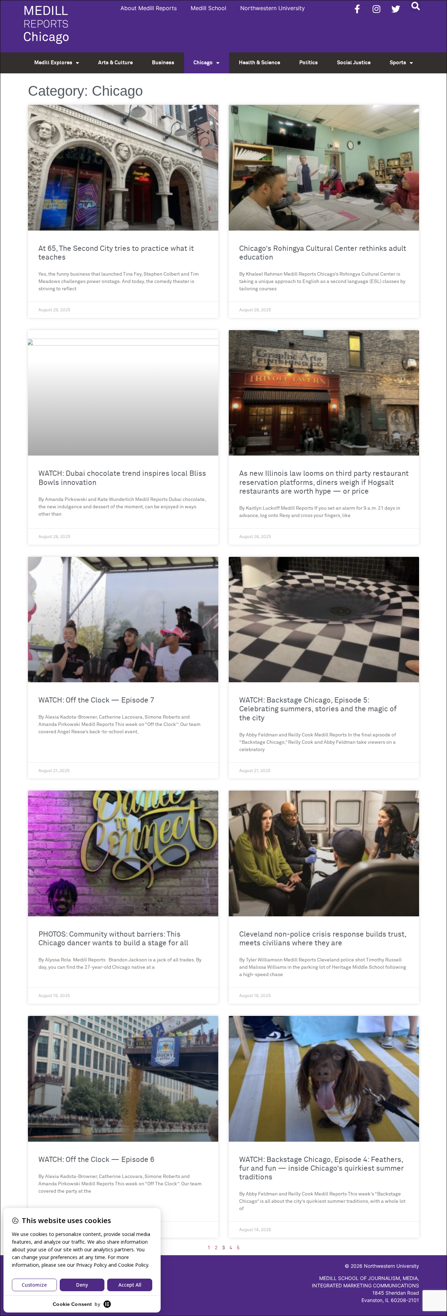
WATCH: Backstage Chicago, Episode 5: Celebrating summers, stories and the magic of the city (318, 709)
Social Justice (354, 62)
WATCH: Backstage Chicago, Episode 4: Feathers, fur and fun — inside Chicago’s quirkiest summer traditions (321, 1168)
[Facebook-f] (357, 8)
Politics (308, 62)
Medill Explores (53, 62)
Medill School (208, 8)
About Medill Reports (148, 8)
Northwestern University (272, 8)
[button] (415, 6)
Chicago (203, 62)
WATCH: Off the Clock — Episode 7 (96, 700)
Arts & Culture (115, 62)
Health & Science (259, 62)
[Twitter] (395, 8)
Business (163, 62)
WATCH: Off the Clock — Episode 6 (96, 1160)
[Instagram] (376, 8)
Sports (398, 62)
